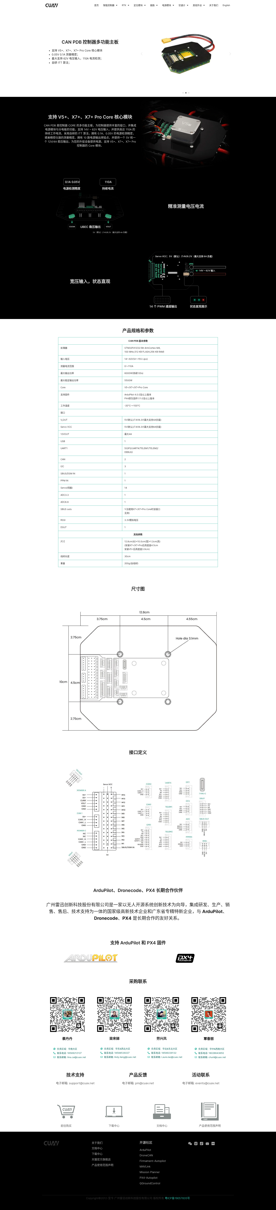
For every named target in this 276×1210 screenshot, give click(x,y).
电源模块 (166, 5)
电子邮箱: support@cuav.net (75, 1083)
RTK (124, 5)
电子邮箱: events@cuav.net (200, 1083)
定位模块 (138, 5)
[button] (142, 54)
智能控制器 (108, 5)
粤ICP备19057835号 (177, 1198)
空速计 (182, 5)
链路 (152, 5)
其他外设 (197, 5)
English (226, 5)
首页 (96, 5)
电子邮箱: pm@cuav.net (138, 1083)
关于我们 (213, 5)
